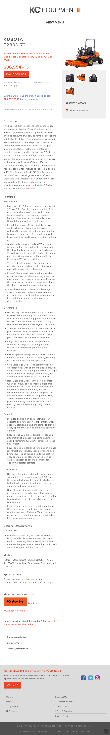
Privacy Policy (32, 726)
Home (19, 726)
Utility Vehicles (13, 706)
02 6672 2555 (11, 99)
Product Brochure (79, 110)
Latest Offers (63, 706)
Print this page (12, 85)
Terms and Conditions (52, 726)
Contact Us (62, 697)
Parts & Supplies (64, 711)
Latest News (62, 716)
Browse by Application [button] (16, 637)
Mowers (9, 697)
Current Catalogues (66, 702)
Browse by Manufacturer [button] (17, 649)
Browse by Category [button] (15, 643)
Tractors (9, 702)
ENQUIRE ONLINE (15, 74)
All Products (11, 711)
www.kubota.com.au (14, 610)
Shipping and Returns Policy (79, 726)
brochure (31, 188)
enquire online (26, 624)
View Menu (55, 22)
